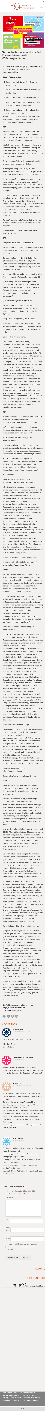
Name (7, 1221)
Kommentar (10, 1197)
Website (8, 1239)
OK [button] (22, 1408)
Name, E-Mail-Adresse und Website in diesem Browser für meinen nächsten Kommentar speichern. (22, 1247)
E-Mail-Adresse (8, 1230)
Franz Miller (17, 1083)
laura (6, 58)
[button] (43, 2)
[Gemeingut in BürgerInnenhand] (23, 6)
